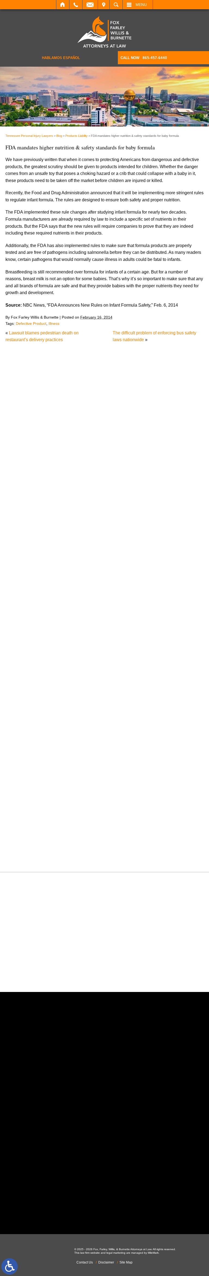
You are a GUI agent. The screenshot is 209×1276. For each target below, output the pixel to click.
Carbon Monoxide (73, 570)
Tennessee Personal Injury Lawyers (29, 135)
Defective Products (74, 590)
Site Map (126, 1262)
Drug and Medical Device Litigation (89, 619)
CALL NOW (144, 58)
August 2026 (68, 457)
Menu (141, 4)
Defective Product (31, 323)
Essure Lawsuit (70, 632)
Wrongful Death (71, 855)
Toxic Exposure (70, 820)
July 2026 (65, 464)
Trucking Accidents (74, 834)
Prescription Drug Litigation (82, 772)
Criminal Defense (72, 577)
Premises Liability (73, 765)
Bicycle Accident (71, 535)
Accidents (65, 521)
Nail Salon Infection (74, 709)
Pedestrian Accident (75, 737)
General (63, 660)
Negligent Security (73, 716)
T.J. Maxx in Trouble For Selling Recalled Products (104, 419)
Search (116, 4)
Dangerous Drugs (73, 584)
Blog (59, 135)
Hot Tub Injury (69, 674)
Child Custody (69, 646)
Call (75, 4)
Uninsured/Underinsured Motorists (89, 841)
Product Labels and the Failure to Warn (93, 390)
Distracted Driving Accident (82, 598)
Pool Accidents (70, 751)
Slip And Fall (68, 793)
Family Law (67, 639)
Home (62, 4)
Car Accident (68, 556)
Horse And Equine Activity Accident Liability (97, 409)
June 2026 (66, 471)
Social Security (70, 799)
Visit (103, 4)
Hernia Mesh (68, 667)
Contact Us (84, 1262)
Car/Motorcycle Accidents (80, 563)
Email (90, 4)
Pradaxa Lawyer (71, 758)
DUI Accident (68, 625)
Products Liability (76, 135)
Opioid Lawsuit (70, 730)
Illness (53, 323)
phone (74, 1113)
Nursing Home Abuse (76, 723)
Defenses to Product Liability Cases (90, 380)
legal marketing (115, 1252)
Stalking (63, 807)
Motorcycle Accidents (76, 702)
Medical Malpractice (75, 688)
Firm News (66, 653)
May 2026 (65, 478)
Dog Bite (64, 611)
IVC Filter (65, 681)
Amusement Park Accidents (82, 528)
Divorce (63, 605)
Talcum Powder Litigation (80, 813)
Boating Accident (72, 542)
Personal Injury (70, 744)
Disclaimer (106, 1262)
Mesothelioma (69, 695)
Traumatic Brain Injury (77, 827)
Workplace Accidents (76, 848)
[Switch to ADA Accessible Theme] (9, 1266)
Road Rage (67, 786)
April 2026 (65, 485)
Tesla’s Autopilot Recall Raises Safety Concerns (102, 399)
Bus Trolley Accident (75, 549)
